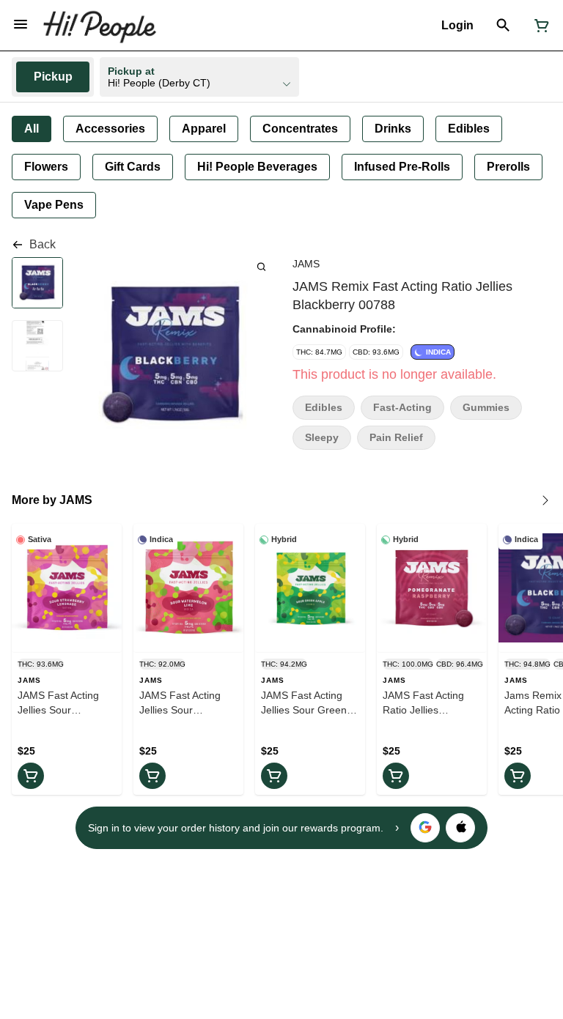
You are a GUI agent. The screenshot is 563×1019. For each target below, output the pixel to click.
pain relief (396, 437)
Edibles (323, 407)
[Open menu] (20, 24)
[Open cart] (538, 26)
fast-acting (402, 407)
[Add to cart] (31, 776)
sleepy (322, 437)
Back (42, 244)
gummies (486, 407)
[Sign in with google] (425, 827)
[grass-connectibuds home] (99, 25)
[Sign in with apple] (460, 827)
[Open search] (503, 26)
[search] (261, 266)
